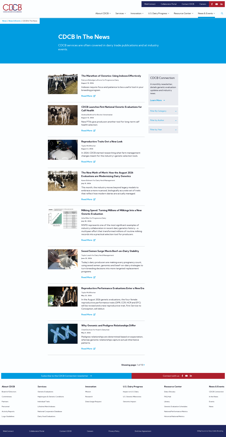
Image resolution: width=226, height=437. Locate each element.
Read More (86, 96)
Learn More (156, 100)
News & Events (15, 21)
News (4, 21)
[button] (163, 111)
